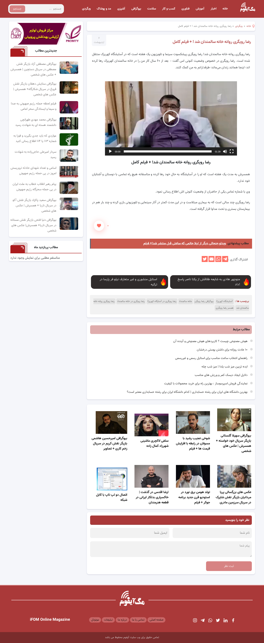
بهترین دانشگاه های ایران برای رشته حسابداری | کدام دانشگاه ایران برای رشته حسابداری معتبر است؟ (187, 392)
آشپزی (121, 9)
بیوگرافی (136, 9)
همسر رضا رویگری (224, 308)
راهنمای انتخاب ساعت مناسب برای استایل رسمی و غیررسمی (211, 358)
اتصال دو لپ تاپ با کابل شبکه (111, 497)
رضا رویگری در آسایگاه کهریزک (161, 301)
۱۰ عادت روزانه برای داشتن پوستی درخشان (222, 349)
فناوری (186, 9)
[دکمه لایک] (99, 226)
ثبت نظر (229, 566)
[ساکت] (225, 151)
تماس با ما (138, 620)
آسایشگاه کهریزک (224, 301)
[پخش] (110, 151)
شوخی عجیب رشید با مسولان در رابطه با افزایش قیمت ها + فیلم (193, 443)
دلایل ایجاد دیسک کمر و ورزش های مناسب (221, 375)
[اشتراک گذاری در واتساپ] (218, 261)
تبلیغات (108, 620)
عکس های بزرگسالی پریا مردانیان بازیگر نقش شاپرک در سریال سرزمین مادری (233, 497)
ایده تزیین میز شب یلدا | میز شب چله (225, 366)
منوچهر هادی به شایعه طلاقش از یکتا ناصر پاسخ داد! (209, 282)
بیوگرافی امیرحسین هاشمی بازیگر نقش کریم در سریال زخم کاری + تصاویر (109, 443)
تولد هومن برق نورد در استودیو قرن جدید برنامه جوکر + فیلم (194, 497)
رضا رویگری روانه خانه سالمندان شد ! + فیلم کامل (212, 42)
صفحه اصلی (156, 620)
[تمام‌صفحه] (232, 151)
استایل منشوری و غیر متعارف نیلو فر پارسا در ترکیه (128, 282)
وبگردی (86, 9)
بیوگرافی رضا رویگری (204, 301)
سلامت (151, 9)
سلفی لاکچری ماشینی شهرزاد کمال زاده (154, 443)
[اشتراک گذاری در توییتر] (205, 261)
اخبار (213, 9)
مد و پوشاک (104, 9)
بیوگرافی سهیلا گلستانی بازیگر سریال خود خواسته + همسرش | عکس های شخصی (233, 443)
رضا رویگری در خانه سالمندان (131, 301)
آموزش (200, 9)
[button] (171, 118)
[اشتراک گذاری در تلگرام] (225, 261)
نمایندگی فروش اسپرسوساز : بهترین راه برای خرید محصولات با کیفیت (206, 383)
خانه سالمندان (185, 301)
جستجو (17, 9)
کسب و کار (168, 9)
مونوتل (95, 620)
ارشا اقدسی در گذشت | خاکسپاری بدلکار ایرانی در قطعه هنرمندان (152, 497)
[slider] (168, 151)
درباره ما (122, 620)
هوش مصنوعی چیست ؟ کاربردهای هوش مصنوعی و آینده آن (210, 341)
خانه (225, 9)
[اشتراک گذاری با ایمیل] (211, 261)
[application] (171, 118)
